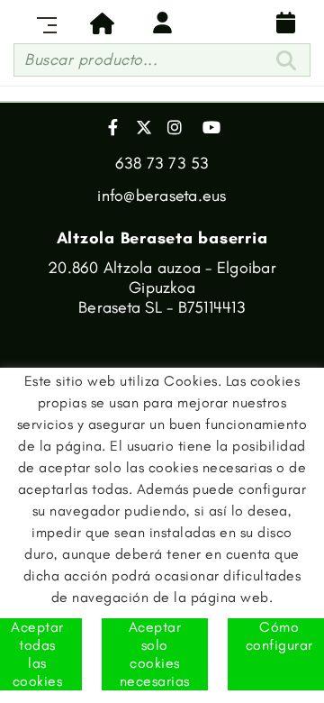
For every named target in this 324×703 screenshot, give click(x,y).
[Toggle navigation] (43, 22)
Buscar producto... (91, 59)
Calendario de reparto (280, 22)
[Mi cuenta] (162, 22)
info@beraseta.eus (161, 195)
